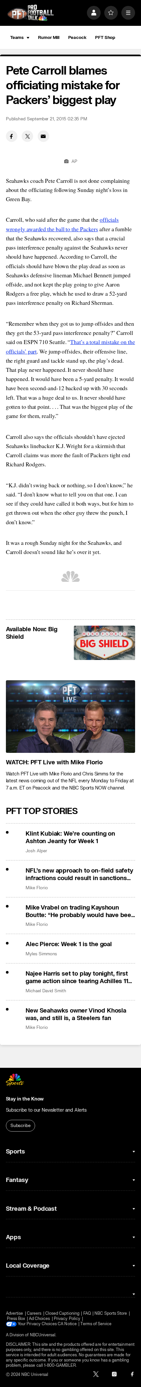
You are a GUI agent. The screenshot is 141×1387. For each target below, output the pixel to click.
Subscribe (20, 1125)
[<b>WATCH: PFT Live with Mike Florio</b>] (70, 716)
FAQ (87, 1313)
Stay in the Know (25, 1099)
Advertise (14, 1313)
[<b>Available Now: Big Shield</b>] (104, 643)
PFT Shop (105, 37)
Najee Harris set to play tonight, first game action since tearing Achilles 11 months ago (77, 977)
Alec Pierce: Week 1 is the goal (69, 944)
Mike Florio (37, 888)
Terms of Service (95, 1323)
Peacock (77, 37)
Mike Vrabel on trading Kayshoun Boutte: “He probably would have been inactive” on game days (80, 911)
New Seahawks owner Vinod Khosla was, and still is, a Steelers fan (76, 1014)
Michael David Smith (46, 991)
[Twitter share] (27, 136)
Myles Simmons (41, 954)
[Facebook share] (11, 136)
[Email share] (43, 136)
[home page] (30, 12)
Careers (34, 1313)
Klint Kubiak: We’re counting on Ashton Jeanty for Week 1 (70, 837)
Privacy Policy (67, 1318)
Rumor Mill (48, 37)
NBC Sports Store (110, 1313)
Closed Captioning (62, 1313)
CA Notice (67, 1323)
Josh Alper (36, 851)
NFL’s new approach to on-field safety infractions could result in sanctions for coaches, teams (79, 874)
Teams (17, 37)
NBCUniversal (43, 1335)
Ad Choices (39, 1318)
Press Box (16, 1318)
